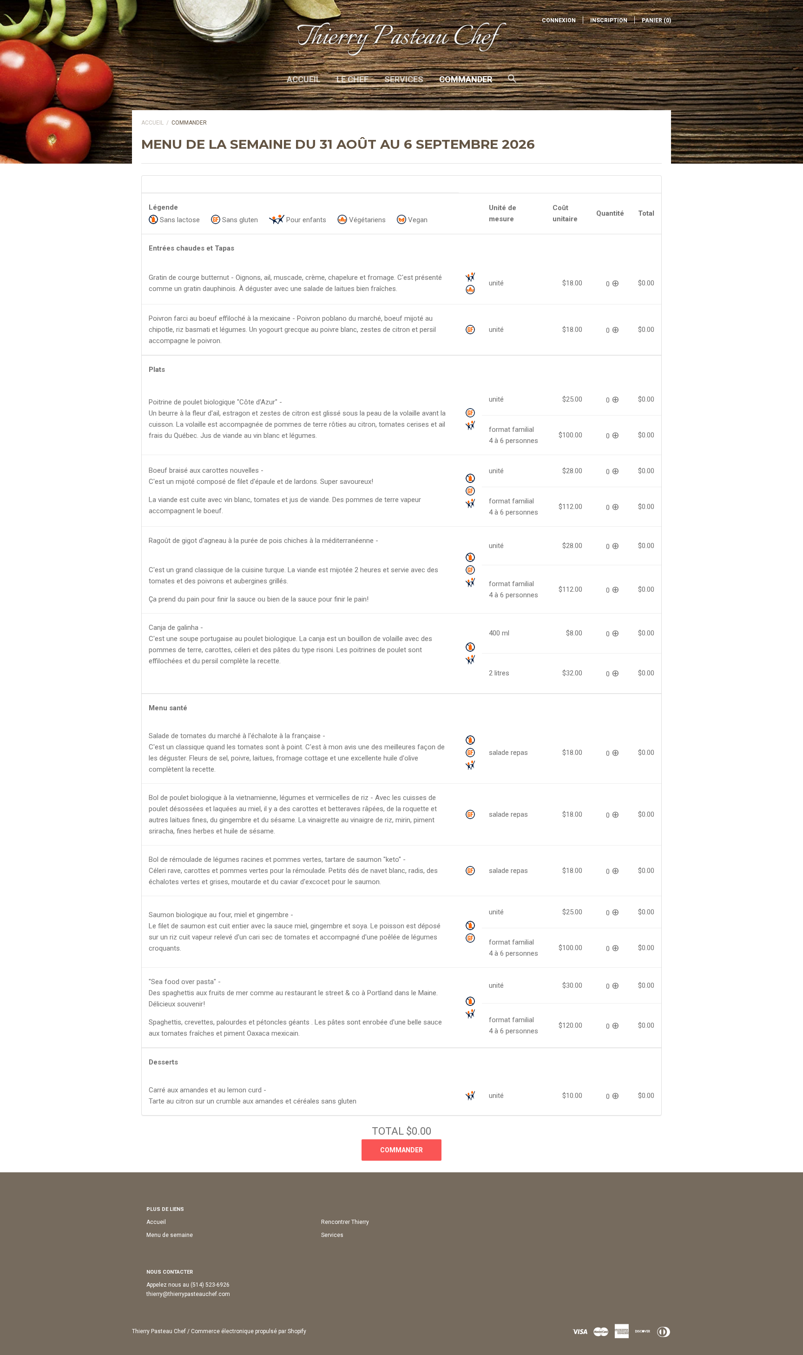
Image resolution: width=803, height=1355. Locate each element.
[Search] (512, 83)
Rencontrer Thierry (345, 1222)
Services (403, 79)
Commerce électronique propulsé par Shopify (248, 1331)
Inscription (608, 20)
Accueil (304, 79)
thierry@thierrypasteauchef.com (188, 1294)
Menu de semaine (169, 1235)
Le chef (352, 79)
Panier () (656, 20)
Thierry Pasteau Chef (159, 1331)
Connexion (559, 20)
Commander (465, 79)
